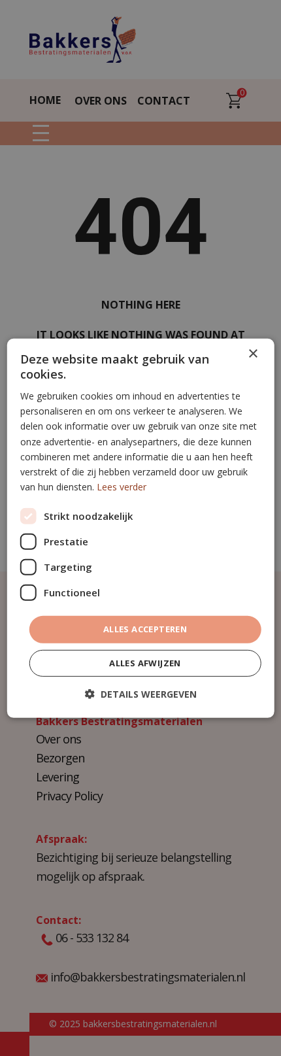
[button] (141, 694)
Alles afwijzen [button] (145, 663)
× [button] (252, 353)
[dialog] (140, 527)
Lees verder (121, 487)
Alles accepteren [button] (145, 629)
